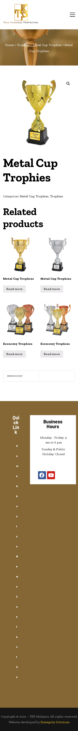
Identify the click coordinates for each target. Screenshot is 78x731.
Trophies (56, 196)
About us (17, 516)
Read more (14, 289)
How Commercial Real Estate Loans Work (21, 376)
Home (17, 461)
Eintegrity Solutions (55, 722)
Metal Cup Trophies (34, 196)
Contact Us (17, 637)
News (17, 571)
